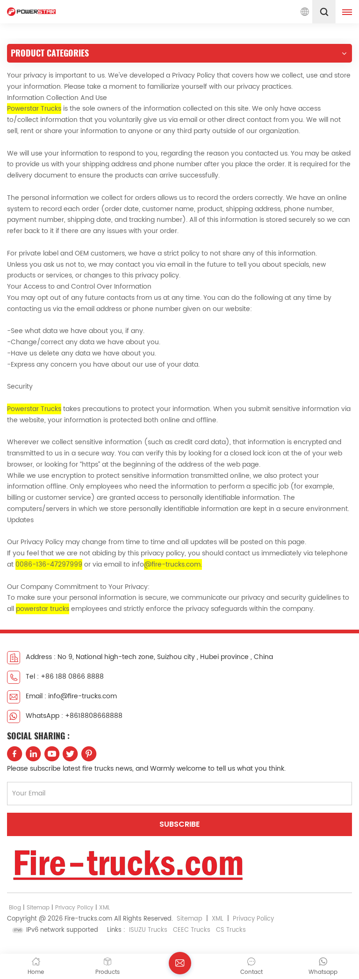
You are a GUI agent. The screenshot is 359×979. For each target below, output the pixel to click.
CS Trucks (231, 930)
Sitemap (38, 907)
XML (104, 907)
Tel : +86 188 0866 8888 (65, 676)
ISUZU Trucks (148, 930)
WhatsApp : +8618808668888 (74, 715)
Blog (15, 907)
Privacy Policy (74, 907)
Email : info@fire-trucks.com (71, 696)
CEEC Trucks (191, 930)
